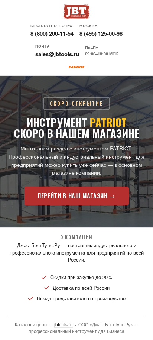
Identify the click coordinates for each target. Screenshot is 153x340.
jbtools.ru (63, 324)
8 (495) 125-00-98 (101, 33)
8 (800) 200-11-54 (52, 33)
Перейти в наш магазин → (76, 195)
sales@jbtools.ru (57, 54)
